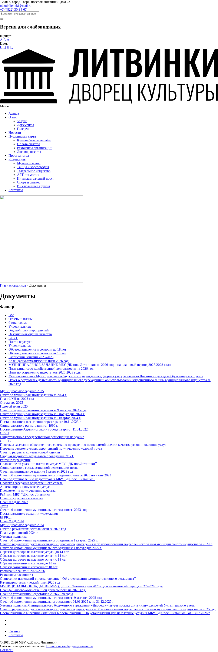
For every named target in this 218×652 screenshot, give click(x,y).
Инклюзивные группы (33, 186)
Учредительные (20, 326)
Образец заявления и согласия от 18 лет (37, 353)
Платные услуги (20, 342)
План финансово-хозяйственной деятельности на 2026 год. (51, 368)
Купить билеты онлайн (34, 140)
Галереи (23, 129)
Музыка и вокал (28, 163)
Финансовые (18, 322)
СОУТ (13, 338)
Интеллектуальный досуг (35, 178)
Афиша (14, 113)
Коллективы (17, 159)
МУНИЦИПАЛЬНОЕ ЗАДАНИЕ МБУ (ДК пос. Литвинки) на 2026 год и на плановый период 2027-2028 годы (90, 364)
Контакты (16, 190)
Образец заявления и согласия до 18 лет (37, 349)
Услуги (22, 121)
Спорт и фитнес (28, 182)
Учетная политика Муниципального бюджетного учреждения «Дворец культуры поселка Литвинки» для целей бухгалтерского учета (106, 376)
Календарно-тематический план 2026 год (39, 361)
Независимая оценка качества (30, 334)
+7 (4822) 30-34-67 (13, 9)
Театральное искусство (33, 171)
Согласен (6, 650)
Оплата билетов (28, 144)
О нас (13, 117)
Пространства (19, 155)
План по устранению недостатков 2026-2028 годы (45, 372)
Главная (14, 631)
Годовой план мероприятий (29, 330)
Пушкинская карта (22, 136)
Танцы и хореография (33, 167)
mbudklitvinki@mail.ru (15, 5)
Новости (15, 132)
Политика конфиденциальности (69, 646)
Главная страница (13, 285)
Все (11, 315)
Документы (25, 125)
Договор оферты (29, 151)
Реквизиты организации (34, 148)
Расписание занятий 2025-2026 (31, 357)
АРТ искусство (28, 174)
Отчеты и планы (21, 319)
